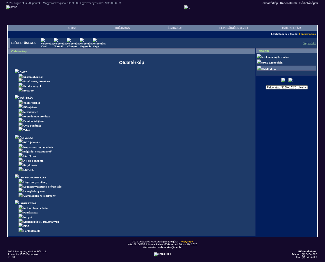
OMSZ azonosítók (272, 62)
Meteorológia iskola (35, 208)
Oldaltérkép (270, 3)
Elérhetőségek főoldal (284, 34)
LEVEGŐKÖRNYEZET (234, 27)
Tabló (26, 130)
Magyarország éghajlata (38, 147)
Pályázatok (30, 165)
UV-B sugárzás (32, 125)
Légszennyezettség (35, 182)
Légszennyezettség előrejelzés (42, 186)
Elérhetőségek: (307, 251)
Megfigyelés (30, 112)
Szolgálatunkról (33, 76)
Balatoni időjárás (33, 121)
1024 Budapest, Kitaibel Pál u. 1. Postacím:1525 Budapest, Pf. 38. (27, 254)
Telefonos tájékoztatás (275, 57)
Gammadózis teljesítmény (39, 195)
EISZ (26, 226)
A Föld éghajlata (33, 160)
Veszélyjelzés (31, 102)
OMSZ (72, 27)
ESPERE (28, 169)
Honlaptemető (31, 230)
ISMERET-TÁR (291, 27)
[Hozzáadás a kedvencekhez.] (283, 81)
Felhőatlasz (30, 212)
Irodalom (28, 90)
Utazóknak (29, 156)
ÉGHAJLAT (175, 27)
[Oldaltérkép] (290, 81)
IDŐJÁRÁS (122, 27)
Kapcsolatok (288, 3)
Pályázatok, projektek (36, 81)
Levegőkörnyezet (34, 191)
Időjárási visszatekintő (37, 151)
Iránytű (27, 217)
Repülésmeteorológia (36, 116)
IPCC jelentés (31, 142)
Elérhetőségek (308, 3)
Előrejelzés (30, 107)
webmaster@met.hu (170, 247)
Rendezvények (32, 86)
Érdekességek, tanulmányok (41, 221)
